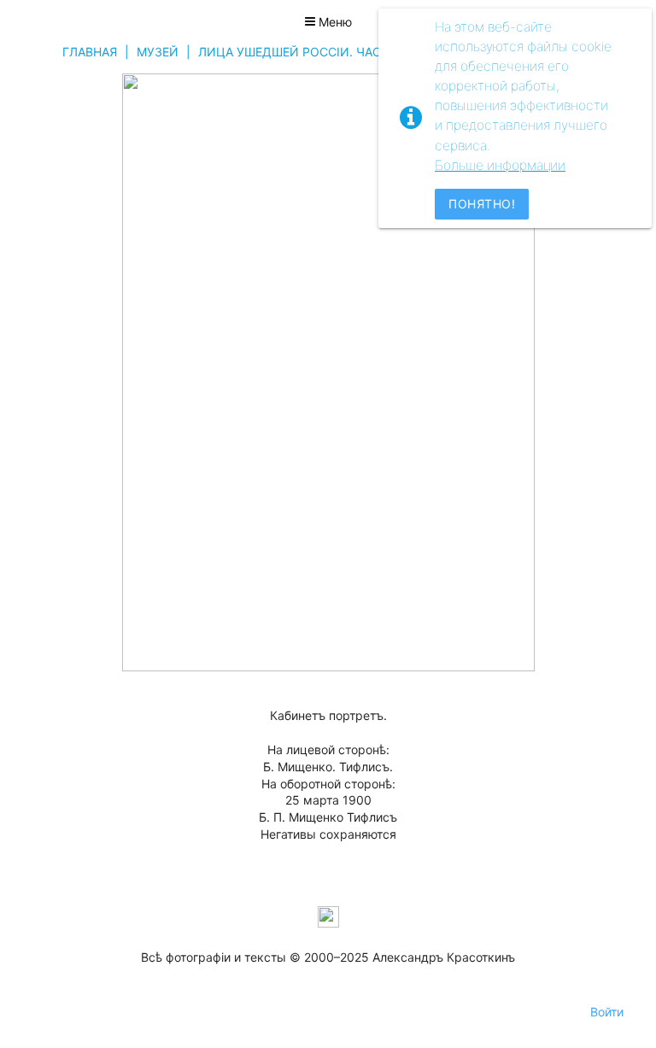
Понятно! (481, 203)
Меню (333, 22)
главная (89, 51)
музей (158, 51)
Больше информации (500, 165)
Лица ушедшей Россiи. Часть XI (304, 51)
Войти (607, 1011)
